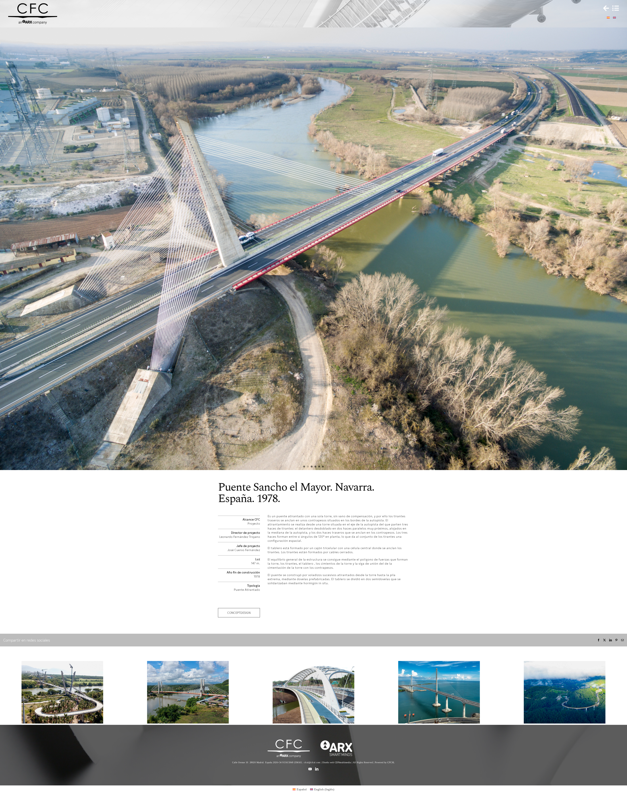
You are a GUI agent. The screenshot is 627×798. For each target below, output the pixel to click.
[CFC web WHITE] (289, 769)
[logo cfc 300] (32, 4)
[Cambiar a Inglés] (614, 17)
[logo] (338, 769)
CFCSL (391, 791)
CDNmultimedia (343, 791)
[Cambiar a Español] (608, 17)
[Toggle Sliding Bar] (604, 8)
